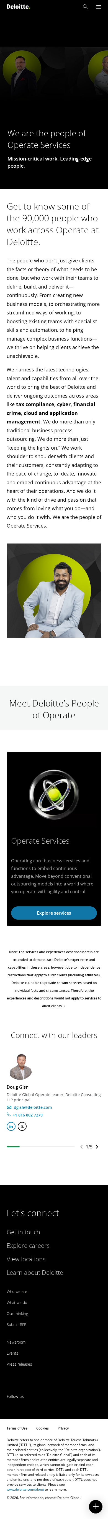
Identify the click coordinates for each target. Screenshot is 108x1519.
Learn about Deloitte (35, 1272)
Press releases (19, 1364)
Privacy (63, 1428)
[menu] (98, 6)
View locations (26, 1259)
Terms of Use (17, 1428)
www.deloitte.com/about (25, 1489)
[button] (85, 6)
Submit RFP (16, 1324)
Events (12, 1353)
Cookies (42, 1428)
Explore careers (28, 1245)
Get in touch (23, 1232)
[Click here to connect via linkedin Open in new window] (11, 1126)
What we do (17, 1302)
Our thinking (17, 1313)
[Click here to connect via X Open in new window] (22, 1126)
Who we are (17, 1291)
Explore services (54, 913)
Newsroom (16, 1342)
